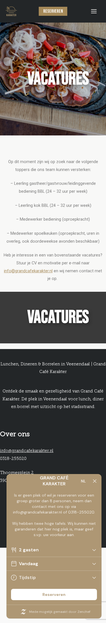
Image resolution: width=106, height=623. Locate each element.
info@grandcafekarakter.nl (28, 270)
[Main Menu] (93, 11)
